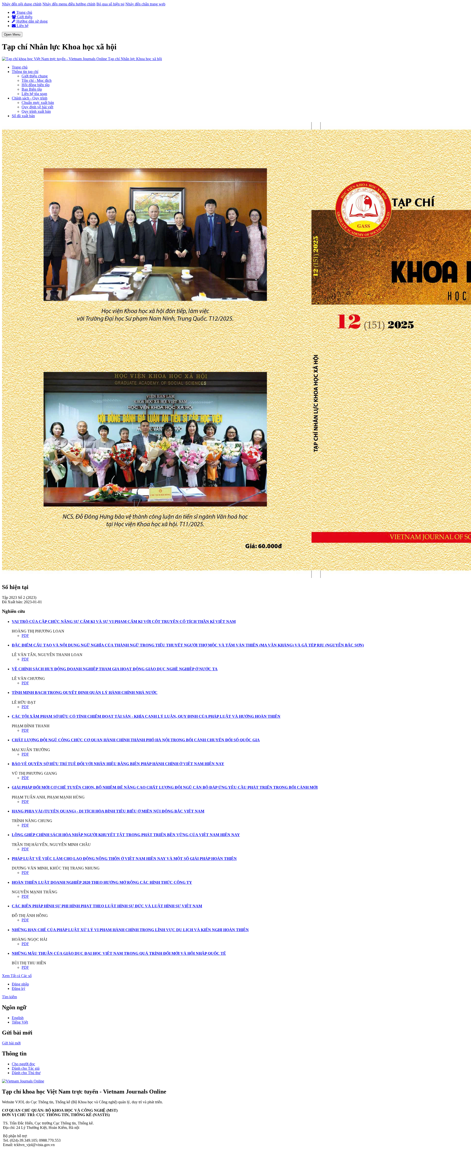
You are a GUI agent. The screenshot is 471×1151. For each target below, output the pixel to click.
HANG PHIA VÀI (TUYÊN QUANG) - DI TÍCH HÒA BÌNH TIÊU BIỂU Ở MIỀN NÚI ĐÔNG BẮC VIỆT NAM (108, 811)
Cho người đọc (23, 1064)
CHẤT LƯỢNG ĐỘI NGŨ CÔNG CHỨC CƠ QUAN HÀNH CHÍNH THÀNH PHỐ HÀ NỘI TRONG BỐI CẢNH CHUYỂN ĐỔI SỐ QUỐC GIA (136, 740)
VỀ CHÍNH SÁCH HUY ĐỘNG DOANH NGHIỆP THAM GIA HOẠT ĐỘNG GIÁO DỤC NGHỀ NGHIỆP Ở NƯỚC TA (115, 669)
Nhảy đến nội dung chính (21, 4)
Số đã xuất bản (23, 116)
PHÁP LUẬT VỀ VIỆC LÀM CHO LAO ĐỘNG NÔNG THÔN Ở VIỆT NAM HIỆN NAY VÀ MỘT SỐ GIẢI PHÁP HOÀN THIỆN (124, 858)
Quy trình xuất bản (36, 111)
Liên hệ (22, 26)
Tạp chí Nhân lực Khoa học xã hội (135, 59)
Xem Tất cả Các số (17, 976)
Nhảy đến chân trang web (145, 4)
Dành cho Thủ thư (26, 1073)
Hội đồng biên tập (36, 85)
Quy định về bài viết (37, 107)
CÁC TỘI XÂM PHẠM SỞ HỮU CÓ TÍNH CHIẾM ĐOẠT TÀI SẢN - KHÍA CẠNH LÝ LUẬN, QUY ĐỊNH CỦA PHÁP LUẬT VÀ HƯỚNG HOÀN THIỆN (146, 716)
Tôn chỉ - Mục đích (37, 80)
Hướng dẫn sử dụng (31, 21)
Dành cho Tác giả (25, 1068)
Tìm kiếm (9, 997)
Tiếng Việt (20, 1022)
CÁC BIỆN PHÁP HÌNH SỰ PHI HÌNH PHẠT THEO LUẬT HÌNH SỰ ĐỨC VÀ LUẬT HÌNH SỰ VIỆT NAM (107, 906)
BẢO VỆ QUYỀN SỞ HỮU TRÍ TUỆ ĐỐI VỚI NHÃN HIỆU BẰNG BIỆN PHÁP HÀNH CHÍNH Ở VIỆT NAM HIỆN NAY (118, 764)
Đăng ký (18, 988)
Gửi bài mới (11, 1043)
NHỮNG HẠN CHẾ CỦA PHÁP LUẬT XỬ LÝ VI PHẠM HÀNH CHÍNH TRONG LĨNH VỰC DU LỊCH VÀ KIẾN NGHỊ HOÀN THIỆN (130, 930)
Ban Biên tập (32, 89)
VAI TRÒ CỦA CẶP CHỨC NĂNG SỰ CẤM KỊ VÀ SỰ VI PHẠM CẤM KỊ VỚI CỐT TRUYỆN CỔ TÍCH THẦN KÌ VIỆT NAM (124, 621)
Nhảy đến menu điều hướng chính (68, 4)
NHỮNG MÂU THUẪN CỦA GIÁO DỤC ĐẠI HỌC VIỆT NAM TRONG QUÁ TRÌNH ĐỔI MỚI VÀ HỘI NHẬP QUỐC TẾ (119, 953)
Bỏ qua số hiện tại (110, 4)
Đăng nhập (20, 984)
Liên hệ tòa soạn (34, 94)
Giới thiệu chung (35, 76)
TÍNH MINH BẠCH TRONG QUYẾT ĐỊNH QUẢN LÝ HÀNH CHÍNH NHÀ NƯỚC (84, 692)
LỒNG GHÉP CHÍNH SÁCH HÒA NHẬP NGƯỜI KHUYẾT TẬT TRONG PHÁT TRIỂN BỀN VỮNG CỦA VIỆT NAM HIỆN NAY (126, 835)
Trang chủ (23, 12)
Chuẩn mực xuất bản (38, 102)
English (18, 1018)
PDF (25, 635)
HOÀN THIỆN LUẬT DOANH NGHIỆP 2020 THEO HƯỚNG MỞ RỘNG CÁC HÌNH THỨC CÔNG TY (102, 882)
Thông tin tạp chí (25, 72)
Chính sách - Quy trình (29, 98)
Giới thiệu (24, 17)
